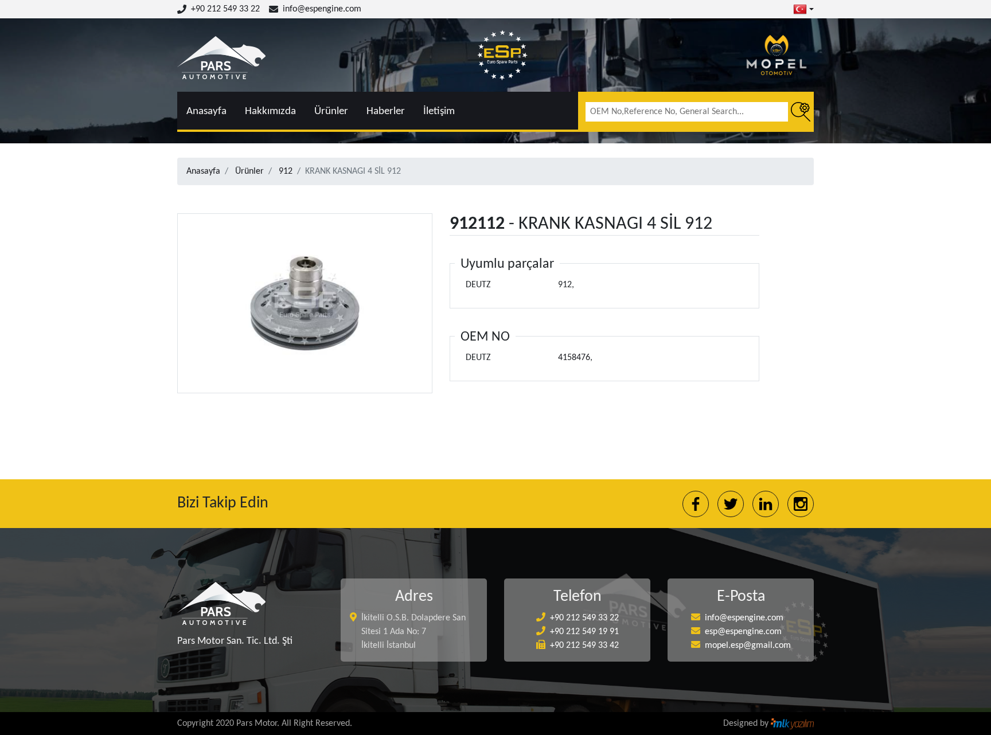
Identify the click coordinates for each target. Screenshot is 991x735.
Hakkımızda (270, 111)
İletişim (439, 111)
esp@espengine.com (743, 631)
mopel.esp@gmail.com (748, 645)
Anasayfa (206, 111)
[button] (803, 9)
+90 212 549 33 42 (584, 645)
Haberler (385, 111)
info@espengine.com (322, 9)
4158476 (574, 357)
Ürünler (331, 111)
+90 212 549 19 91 (584, 631)
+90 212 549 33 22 (225, 9)
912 (285, 171)
